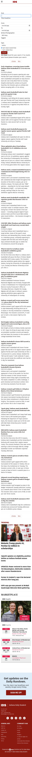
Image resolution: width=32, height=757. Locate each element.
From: (3, 23)
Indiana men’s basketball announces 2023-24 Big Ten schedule (15, 500)
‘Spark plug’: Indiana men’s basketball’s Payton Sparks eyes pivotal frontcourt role (15, 409)
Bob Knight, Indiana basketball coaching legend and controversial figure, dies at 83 (15, 323)
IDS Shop (19, 726)
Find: (2, 13)
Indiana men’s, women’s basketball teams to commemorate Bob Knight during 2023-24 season (16, 172)
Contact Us (3, 730)
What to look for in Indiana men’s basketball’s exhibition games (12, 250)
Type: (2, 43)
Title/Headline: (6, 18)
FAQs (2, 734)
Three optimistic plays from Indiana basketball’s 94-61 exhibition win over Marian (14, 148)
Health (18, 732)
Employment (4, 732)
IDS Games (19, 728)
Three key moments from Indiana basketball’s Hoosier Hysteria (12, 366)
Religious (19, 734)
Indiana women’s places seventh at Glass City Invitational (14, 457)
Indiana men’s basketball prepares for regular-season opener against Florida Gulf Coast (15, 131)
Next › (19, 61)
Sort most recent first (9, 48)
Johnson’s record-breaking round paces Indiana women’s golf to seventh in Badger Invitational (15, 479)
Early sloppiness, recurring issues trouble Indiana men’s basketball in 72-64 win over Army (15, 68)
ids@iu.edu (3, 711)
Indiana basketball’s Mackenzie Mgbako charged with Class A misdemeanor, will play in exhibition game (14, 274)
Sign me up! (16, 692)
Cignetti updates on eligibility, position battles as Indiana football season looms (16, 558)
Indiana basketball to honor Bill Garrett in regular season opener (15, 342)
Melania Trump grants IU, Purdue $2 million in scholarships (12, 546)
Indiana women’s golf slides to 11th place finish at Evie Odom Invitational (15, 390)
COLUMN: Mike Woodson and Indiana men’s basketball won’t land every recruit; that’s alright (16, 225)
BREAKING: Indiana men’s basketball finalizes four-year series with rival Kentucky (13, 432)
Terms (2, 741)
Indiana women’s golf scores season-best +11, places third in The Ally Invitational (14, 301)
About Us (3, 726)
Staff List (3, 728)
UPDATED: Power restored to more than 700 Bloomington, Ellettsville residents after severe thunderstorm (16, 569)
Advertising (3, 736)
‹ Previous (13, 61)
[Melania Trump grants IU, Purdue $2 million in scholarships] (16, 532)
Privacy (2, 738)
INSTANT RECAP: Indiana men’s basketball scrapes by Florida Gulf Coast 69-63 (15, 113)
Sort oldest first (7, 50)
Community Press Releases (23, 741)
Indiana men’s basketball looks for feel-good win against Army (14, 93)
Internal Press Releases (22, 743)
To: (2, 28)
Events (18, 730)
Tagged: (3, 38)
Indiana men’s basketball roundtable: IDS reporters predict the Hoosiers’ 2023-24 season (15, 199)
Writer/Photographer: (8, 33)
